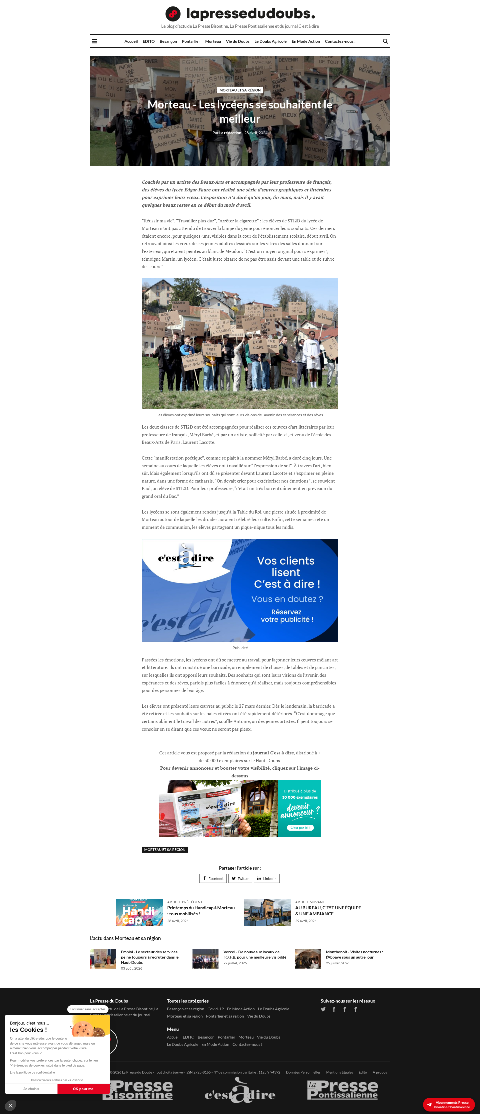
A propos (380, 1072)
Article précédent (184, 902)
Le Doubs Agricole (270, 41)
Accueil (131, 41)
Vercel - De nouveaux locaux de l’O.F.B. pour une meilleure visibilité (255, 954)
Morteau (213, 41)
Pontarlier (191, 41)
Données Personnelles (303, 1072)
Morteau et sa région (240, 90)
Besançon (168, 41)
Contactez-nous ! (340, 41)
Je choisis (31, 1089)
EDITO (149, 41)
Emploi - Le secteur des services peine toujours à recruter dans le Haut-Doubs (150, 957)
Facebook (216, 878)
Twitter (243, 878)
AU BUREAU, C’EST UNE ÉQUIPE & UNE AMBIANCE (328, 910)
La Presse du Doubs (137, 1072)
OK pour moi (83, 1089)
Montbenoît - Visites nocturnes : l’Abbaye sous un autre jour (354, 954)
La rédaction (226, 132)
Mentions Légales (339, 1072)
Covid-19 (216, 1008)
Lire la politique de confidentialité (32, 1072)
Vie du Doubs (238, 41)
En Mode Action (306, 41)
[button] (10, 1106)
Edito (363, 1072)
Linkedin (269, 878)
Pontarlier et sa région (225, 1016)
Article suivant (310, 902)
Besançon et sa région (185, 1008)
